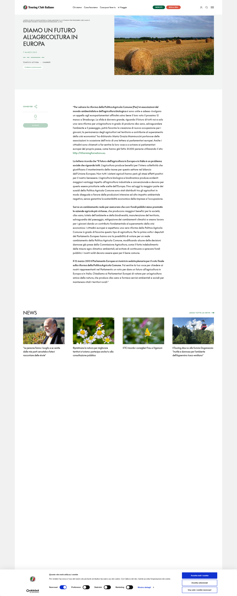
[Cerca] (206, 7)
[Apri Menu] (212, 7)
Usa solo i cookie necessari (199, 590)
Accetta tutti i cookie (199, 575)
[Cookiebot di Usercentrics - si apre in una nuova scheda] (33, 591)
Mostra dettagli (144, 587)
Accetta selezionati (199, 583)
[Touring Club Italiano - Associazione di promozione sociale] (38, 7)
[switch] (86, 587)
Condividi (28, 106)
